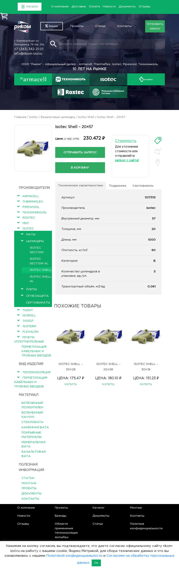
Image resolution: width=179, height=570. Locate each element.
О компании (60, 6)
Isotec (33, 117)
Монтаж (29, 483)
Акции (53, 26)
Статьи (100, 26)
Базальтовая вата (34, 453)
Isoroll (29, 315)
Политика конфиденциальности (146, 526)
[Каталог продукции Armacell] (33, 79)
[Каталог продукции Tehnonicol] (71, 79)
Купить (71, 384)
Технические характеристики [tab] (80, 185)
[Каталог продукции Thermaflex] (146, 79)
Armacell (30, 196)
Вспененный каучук (32, 414)
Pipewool (31, 207)
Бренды (60, 515)
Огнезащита (37, 296)
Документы (127, 6)
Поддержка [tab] (117, 185)
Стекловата (32, 422)
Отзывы (144, 6)
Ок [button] (96, 563)
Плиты (31, 289)
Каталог (99, 507)
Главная (20, 117)
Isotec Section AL (39, 261)
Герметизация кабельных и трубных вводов (36, 351)
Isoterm (29, 326)
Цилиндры (35, 241)
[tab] (157, 140)
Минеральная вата (33, 444)
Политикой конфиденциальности (74, 555)
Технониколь (34, 212)
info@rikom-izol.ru (28, 53)
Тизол (27, 321)
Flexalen (30, 332)
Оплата (94, 6)
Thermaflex (32, 201)
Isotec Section (36, 249)
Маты (30, 234)
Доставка (79, 6)
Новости (109, 6)
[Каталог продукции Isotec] (108, 79)
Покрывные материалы (31, 434)
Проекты (76, 26)
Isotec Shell (86, 117)
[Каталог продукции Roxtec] (71, 92)
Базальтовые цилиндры (58, 117)
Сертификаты (38, 302)
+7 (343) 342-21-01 (28, 49)
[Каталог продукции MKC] (108, 92)
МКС (25, 223)
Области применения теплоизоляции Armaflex (66, 530)
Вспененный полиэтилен (32, 405)
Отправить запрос (155, 26)
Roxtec (28, 217)
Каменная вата (35, 427)
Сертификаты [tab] (143, 185)
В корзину (80, 167)
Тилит (27, 310)
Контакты (124, 26)
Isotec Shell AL (41, 278)
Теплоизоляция (36, 372)
